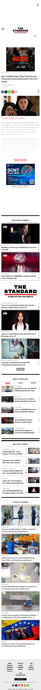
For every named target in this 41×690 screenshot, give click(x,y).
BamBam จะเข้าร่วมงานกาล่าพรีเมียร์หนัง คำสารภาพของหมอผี (19, 248)
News (10, 663)
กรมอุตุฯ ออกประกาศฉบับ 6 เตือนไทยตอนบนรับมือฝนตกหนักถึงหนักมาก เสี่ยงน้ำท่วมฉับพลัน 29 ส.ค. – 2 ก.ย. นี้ (18, 616)
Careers (20, 667)
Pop (31, 663)
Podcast (10, 665)
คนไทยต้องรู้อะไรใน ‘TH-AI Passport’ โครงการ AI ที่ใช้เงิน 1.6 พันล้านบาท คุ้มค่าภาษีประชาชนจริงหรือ (12, 453)
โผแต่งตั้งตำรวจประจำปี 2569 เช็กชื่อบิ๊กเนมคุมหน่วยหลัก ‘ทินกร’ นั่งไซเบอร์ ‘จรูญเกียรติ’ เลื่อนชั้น (25, 389)
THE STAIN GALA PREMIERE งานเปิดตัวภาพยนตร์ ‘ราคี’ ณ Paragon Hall (18, 277)
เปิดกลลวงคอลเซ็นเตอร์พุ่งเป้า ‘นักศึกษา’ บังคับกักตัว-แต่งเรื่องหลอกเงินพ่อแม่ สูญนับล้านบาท (19, 530)
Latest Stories (20, 502)
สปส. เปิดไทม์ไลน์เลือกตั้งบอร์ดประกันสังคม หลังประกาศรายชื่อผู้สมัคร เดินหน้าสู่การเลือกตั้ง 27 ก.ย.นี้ (13, 492)
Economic (6, 449)
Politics (17, 397)
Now (31, 665)
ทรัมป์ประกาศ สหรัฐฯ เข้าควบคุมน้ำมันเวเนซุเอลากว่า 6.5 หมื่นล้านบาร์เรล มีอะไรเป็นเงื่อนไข (18, 645)
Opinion (10, 667)
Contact (31, 669)
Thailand (18, 386)
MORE (20, 369)
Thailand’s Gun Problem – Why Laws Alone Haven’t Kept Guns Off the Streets (12, 461)
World (4, 469)
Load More (20, 650)
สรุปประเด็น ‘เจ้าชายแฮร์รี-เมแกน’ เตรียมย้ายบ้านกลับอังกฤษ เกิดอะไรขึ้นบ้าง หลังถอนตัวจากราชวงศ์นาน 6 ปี (12, 482)
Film (3, 73)
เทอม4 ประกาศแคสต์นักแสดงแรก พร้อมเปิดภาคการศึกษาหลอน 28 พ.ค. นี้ (18, 335)
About (20, 669)
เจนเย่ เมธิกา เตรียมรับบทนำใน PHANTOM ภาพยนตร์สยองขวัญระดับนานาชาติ (15, 363)
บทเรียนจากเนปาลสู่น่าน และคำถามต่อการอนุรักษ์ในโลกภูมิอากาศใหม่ (24, 431)
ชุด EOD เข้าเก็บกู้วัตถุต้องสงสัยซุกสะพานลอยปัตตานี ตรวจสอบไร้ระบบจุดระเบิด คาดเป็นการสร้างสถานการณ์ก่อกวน (18, 587)
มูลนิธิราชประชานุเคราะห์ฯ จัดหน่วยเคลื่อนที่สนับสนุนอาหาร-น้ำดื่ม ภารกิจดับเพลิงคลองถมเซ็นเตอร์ (18, 559)
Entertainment (7, 303)
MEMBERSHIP (20, 679)
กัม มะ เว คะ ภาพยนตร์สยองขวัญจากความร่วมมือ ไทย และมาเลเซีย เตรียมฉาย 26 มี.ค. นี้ (17, 306)
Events (31, 667)
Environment (19, 428)
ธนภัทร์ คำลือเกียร (9, 85)
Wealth (20, 663)
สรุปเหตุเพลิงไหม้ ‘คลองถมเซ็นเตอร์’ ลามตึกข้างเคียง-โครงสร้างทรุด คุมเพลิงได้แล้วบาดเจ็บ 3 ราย (24, 421)
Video (20, 665)
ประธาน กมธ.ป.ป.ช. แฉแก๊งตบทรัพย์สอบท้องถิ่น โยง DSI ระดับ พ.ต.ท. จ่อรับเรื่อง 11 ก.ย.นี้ (25, 400)
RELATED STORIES (20, 220)
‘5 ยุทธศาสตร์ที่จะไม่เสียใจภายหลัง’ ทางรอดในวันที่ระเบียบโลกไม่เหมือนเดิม (12, 472)
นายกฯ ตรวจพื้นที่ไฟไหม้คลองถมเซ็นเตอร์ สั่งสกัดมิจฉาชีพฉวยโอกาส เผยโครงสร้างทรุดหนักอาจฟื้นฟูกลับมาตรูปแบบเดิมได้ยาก (25, 410)
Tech (13, 449)
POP (7, 73)
